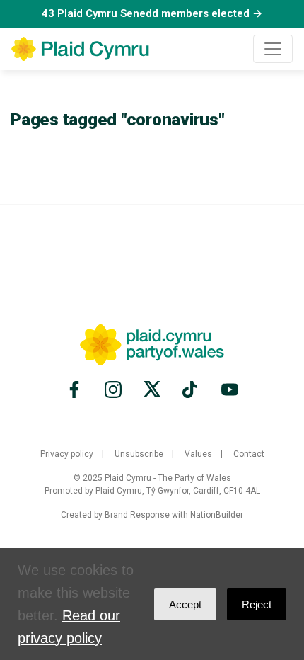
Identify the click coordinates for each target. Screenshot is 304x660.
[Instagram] (113, 389)
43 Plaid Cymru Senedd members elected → (152, 13)
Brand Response (137, 515)
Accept (185, 604)
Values (198, 454)
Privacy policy (66, 454)
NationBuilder (216, 515)
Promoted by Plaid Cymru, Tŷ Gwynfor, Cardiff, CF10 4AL (152, 491)
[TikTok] (191, 389)
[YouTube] (227, 389)
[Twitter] (152, 389)
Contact (248, 454)
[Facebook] (76, 389)
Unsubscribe (139, 454)
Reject (256, 604)
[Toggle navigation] (273, 49)
